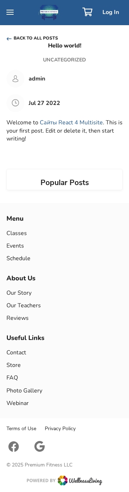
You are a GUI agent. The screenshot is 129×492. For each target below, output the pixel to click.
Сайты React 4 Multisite (71, 123)
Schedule (18, 258)
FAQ (12, 378)
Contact (16, 353)
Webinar (17, 403)
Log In (110, 12)
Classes (16, 233)
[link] (64, 480)
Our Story (19, 293)
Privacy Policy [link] (60, 428)
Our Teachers (23, 305)
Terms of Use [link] (21, 428)
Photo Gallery (24, 391)
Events (15, 246)
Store (13, 365)
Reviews (17, 318)
